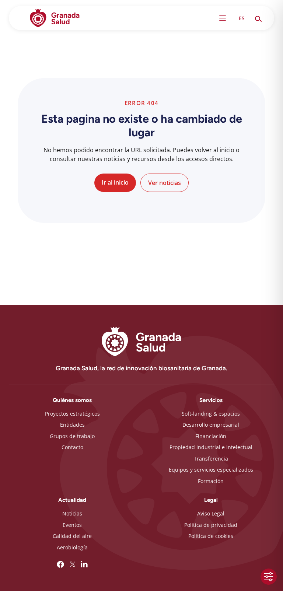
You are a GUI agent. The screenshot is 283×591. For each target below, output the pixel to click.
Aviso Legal (210, 513)
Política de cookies (210, 535)
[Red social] (60, 564)
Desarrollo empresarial (210, 424)
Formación (211, 481)
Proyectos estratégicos (72, 413)
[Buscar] (258, 18)
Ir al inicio (115, 182)
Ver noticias (164, 183)
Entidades (72, 424)
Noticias (72, 513)
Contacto (72, 447)
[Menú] (222, 18)
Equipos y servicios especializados (211, 469)
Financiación (210, 436)
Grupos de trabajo (72, 436)
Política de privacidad (210, 524)
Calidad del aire (72, 535)
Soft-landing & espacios (211, 413)
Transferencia (211, 458)
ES (242, 18)
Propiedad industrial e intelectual (211, 447)
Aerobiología (72, 547)
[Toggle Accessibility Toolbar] (268, 576)
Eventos (72, 524)
